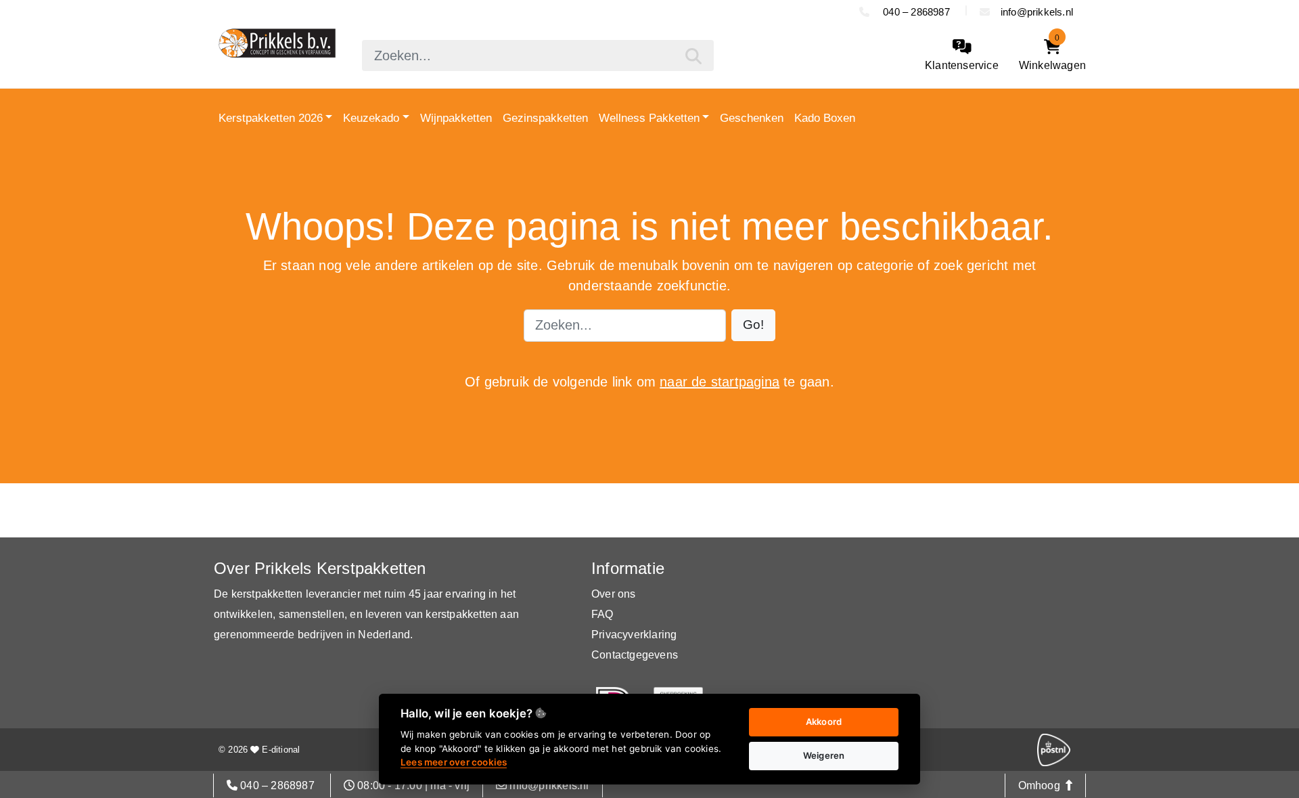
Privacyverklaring (634, 634)
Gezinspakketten (545, 118)
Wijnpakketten (456, 118)
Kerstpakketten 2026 (271, 118)
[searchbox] (538, 55)
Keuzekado (371, 118)
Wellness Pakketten (649, 118)
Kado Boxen (824, 118)
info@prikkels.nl (1037, 12)
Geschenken (751, 118)
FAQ (602, 614)
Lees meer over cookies (454, 762)
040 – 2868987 (916, 12)
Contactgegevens (634, 655)
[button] (753, 325)
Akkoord (824, 721)
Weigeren (824, 755)
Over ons (613, 594)
